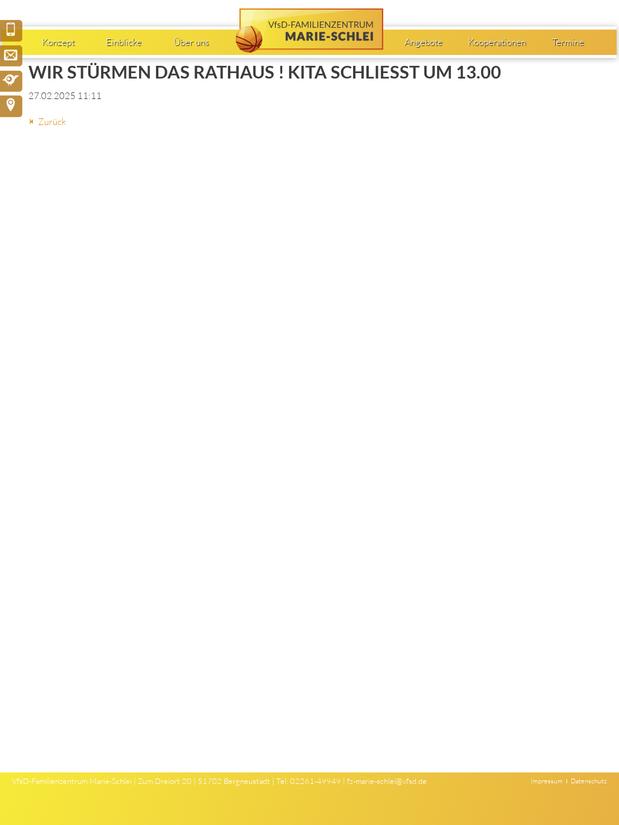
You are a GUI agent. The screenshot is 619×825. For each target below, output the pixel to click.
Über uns (191, 42)
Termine (568, 42)
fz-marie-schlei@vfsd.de (387, 781)
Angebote (423, 42)
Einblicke (123, 42)
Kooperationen (497, 42)
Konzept (58, 42)
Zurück (52, 121)
